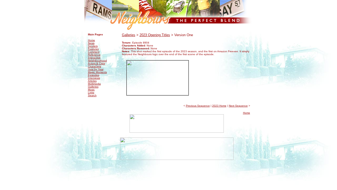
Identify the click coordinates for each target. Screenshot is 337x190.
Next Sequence (238, 105)
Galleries (93, 86)
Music (91, 89)
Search (92, 95)
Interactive (94, 57)
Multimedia (94, 83)
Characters (94, 66)
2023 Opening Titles (155, 35)
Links (91, 92)
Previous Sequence (198, 105)
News (91, 43)
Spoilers (93, 46)
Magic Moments (97, 72)
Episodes (93, 75)
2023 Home (219, 105)
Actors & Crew (96, 63)
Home (91, 40)
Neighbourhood (97, 60)
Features (93, 49)
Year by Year (95, 69)
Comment (94, 51)
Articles (92, 80)
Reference (94, 54)
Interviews (94, 78)
